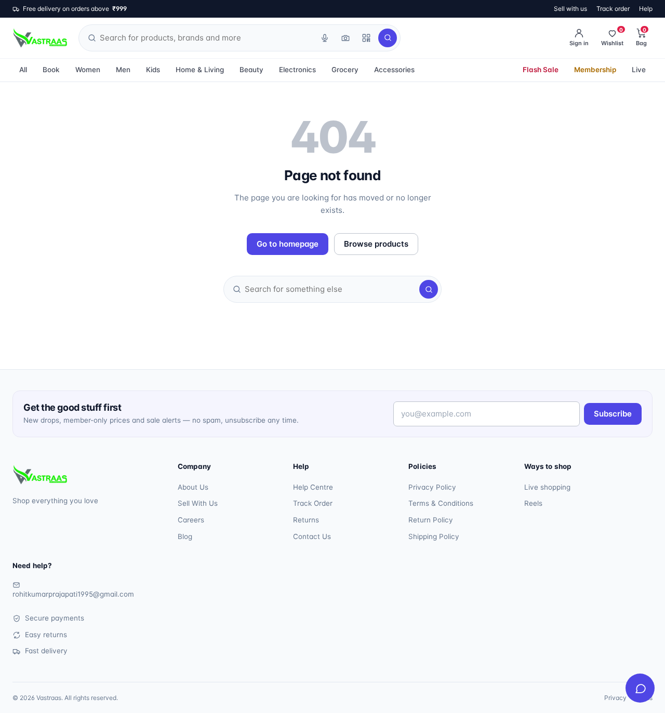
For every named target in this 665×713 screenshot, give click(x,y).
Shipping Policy (433, 536)
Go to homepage (287, 244)
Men (123, 69)
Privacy (615, 698)
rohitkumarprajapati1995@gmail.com (73, 594)
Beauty (251, 69)
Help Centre (313, 487)
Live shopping (547, 487)
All (23, 69)
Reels (533, 503)
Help (646, 8)
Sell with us (570, 8)
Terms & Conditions (440, 503)
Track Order (312, 503)
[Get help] (640, 688)
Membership (595, 69)
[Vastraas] (40, 38)
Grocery (344, 69)
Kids (153, 69)
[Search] (387, 38)
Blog (185, 536)
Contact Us (312, 536)
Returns (306, 520)
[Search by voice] (325, 38)
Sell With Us (198, 503)
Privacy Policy (432, 487)
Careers (191, 520)
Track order (613, 8)
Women (87, 69)
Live (639, 69)
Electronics (297, 69)
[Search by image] (345, 38)
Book (51, 69)
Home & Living (200, 69)
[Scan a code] (366, 38)
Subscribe (613, 414)
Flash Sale (540, 69)
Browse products (376, 244)
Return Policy (430, 520)
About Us (193, 487)
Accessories (394, 69)
